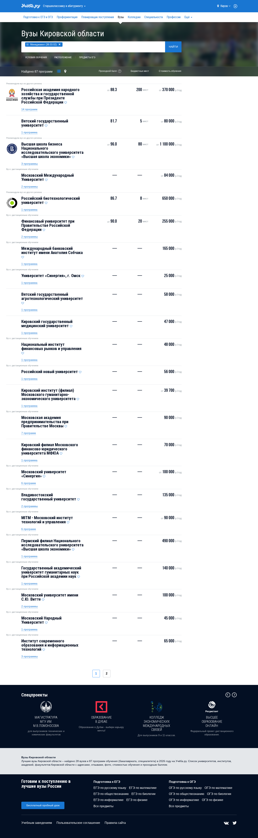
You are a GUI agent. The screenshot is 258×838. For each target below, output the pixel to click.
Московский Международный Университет (47, 177)
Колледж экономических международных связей (156, 723)
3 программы (29, 163)
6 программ (28, 483)
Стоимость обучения (170, 71)
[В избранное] (65, 101)
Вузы (121, 17)
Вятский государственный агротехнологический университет (52, 296)
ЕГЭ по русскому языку (109, 787)
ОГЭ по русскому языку (185, 787)
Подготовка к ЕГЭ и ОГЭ (38, 17)
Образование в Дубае (101, 719)
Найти (173, 46)
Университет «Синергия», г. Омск (50, 275)
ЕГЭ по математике (143, 787)
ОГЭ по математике (218, 787)
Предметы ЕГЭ (87, 57)
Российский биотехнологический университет (50, 200)
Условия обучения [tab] (36, 57)
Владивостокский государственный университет (48, 497)
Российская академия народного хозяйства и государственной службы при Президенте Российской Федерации (50, 96)
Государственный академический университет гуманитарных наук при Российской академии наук (51, 572)
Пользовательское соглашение (78, 822)
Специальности (153, 17)
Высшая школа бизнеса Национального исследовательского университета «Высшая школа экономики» (52, 150)
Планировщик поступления (97, 17)
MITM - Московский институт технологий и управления (47, 519)
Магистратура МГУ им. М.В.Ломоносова (46, 721)
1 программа (29, 132)
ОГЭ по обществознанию (186, 793)
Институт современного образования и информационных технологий (49, 645)
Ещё (187, 17)
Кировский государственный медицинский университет (47, 323)
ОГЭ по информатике (184, 800)
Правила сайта (115, 822)
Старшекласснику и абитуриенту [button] (63, 6)
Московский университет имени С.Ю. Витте (49, 597)
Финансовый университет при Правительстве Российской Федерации (47, 225)
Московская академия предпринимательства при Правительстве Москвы (44, 421)
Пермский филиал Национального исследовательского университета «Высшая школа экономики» (52, 544)
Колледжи (134, 17)
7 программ (28, 432)
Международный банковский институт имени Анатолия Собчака (52, 250)
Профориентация (67, 17)
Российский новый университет (49, 371)
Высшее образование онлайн (212, 721)
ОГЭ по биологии (219, 793)
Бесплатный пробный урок (42, 805)
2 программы (29, 186)
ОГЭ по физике (212, 800)
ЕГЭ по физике (137, 800)
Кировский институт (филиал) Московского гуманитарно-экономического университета (48, 394)
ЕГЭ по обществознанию (111, 793)
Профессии (174, 17)
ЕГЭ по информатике (108, 800)
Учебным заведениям (36, 822)
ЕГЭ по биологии (143, 793)
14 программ (29, 109)
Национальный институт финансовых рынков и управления (51, 346)
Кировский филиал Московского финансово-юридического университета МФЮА (49, 448)
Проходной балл (108, 71)
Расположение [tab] (63, 57)
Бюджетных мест (140, 71)
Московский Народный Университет (41, 620)
